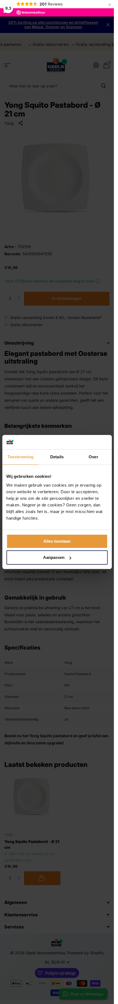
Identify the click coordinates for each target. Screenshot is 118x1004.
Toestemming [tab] (20, 456)
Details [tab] (57, 456)
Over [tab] (93, 456)
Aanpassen (53, 557)
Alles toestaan (57, 541)
